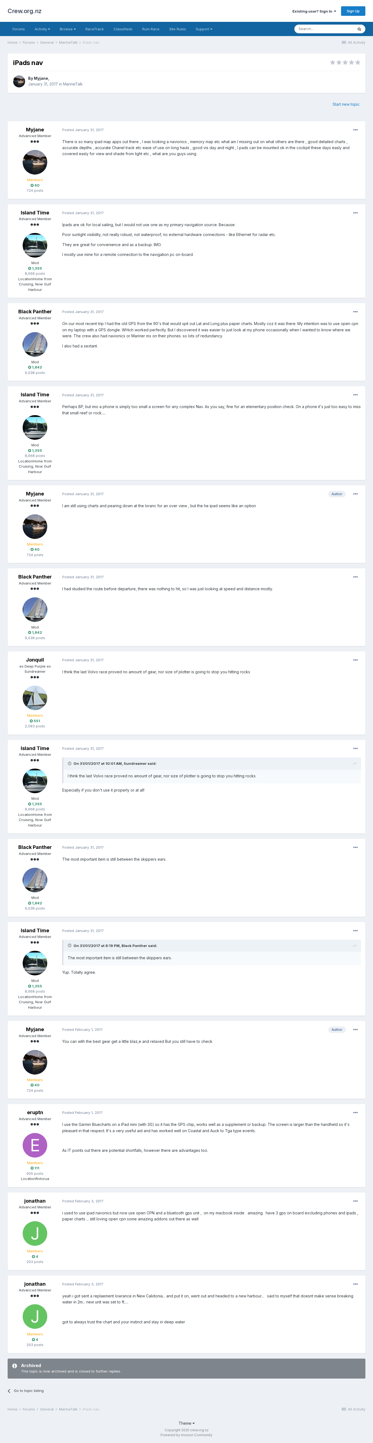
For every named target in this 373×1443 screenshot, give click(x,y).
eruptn (35, 1112)
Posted (83, 130)
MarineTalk (73, 84)
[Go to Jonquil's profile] (35, 698)
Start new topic (346, 104)
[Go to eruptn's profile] (35, 1145)
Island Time (35, 213)
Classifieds (123, 29)
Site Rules (177, 29)
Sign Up (353, 11)
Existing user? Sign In (313, 11)
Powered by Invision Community (186, 1435)
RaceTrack (94, 29)
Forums (19, 29)
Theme (186, 1423)
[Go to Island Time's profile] (35, 245)
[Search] (359, 29)
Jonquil (35, 660)
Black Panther (35, 311)
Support (203, 29)
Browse (67, 29)
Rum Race (150, 29)
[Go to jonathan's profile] (35, 1233)
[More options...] (355, 130)
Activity (41, 29)
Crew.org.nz (25, 10)
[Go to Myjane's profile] (19, 81)
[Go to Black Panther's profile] (35, 344)
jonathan (35, 1201)
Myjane (41, 78)
